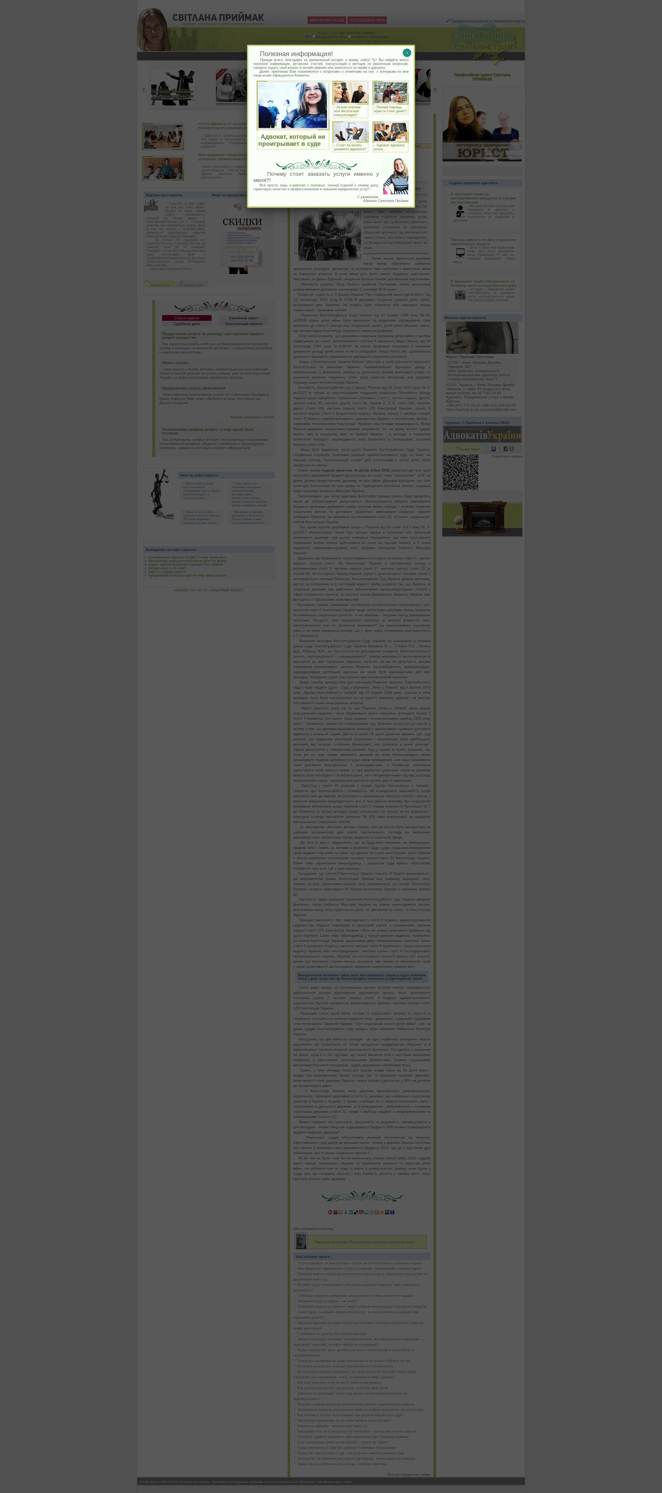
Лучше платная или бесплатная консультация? (347, 111)
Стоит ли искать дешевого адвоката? (350, 147)
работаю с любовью (308, 185)
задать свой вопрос (283, 68)
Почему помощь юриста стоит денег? (390, 109)
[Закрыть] (407, 53)
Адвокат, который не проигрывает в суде (291, 140)
